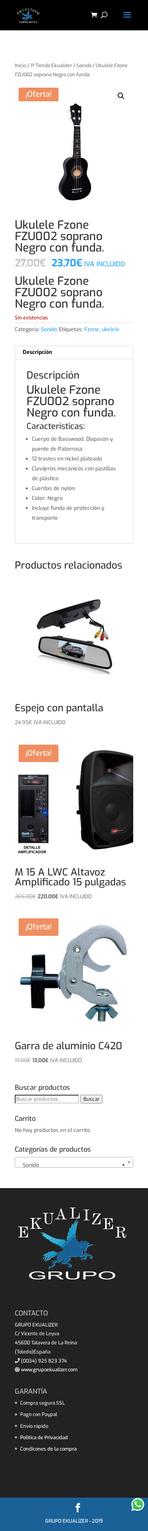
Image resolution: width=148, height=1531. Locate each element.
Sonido (83, 65)
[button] (121, 96)
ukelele (111, 329)
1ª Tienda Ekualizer (51, 65)
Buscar (91, 1099)
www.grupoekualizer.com (48, 1369)
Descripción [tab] (37, 352)
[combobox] (74, 1162)
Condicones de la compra (48, 1449)
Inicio (20, 65)
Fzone (91, 329)
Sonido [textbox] (71, 1165)
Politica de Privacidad (44, 1437)
